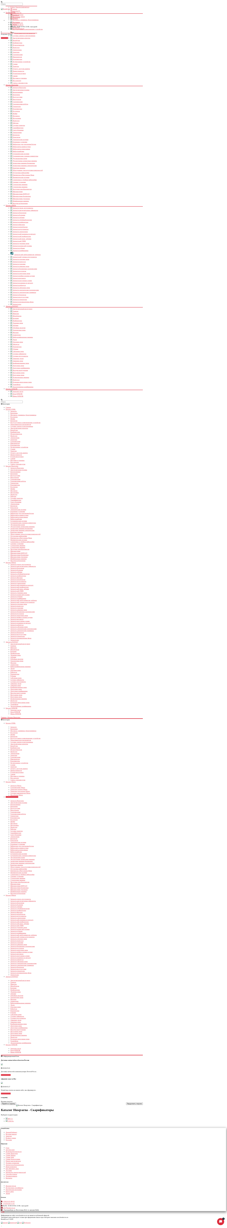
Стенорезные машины (19, 184)
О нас (7, 1148)
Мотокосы (16, 116)
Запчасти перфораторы (20, 222)
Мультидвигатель (18, 45)
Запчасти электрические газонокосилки (25, 290)
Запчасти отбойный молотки (22, 220)
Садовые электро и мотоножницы (21, 426)
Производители (11, 1186)
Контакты (14, 18)
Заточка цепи (10, 1150)
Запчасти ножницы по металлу (22, 283)
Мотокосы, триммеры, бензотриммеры (23, 415)
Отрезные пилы (17, 342)
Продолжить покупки (134, 1104)
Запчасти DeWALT (12, 306)
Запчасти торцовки (18, 264)
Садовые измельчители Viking (20, 793)
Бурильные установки (19, 142)
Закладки (9, 1136)
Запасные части (17, 391)
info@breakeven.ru (18, 28)
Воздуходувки (17, 97)
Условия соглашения (12, 1163)
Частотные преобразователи (22, 189)
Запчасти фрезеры (18, 224)
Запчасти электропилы (20, 232)
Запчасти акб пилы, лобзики (21, 239)
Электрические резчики (20, 139)
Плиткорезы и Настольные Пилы (23, 175)
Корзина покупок (17, 15)
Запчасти (13, 411)
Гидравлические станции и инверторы (25, 156)
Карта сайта (10, 1191)
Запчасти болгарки (18, 215)
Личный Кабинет (11, 1132)
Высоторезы (16, 99)
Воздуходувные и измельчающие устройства (25, 422)
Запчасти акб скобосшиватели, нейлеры (27, 254)
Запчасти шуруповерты (20, 229)
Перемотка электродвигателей (16, 1172)
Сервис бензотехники (13, 1159)
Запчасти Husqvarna (19, 87)
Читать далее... (6, 1075)
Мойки (14, 113)
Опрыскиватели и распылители (20, 424)
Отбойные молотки (18, 328)
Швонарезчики (17, 191)
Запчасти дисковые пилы (20, 243)
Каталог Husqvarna (12, 85)
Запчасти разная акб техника (22, 246)
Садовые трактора (18, 125)
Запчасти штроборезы (20, 227)
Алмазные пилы (17, 361)
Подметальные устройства (21, 62)
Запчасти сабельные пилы (21, 288)
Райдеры (15, 123)
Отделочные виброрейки (20, 173)
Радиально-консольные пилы (22, 382)
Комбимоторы (17, 43)
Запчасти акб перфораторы (21, 236)
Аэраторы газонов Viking (18, 789)
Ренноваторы (17, 347)
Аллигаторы (16, 335)
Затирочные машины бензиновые (23, 163)
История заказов (11, 1134)
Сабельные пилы (18, 351)
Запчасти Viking (15, 785)
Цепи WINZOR (17, 394)
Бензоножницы (17, 92)
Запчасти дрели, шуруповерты (22, 208)
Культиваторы (17, 59)
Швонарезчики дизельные (21, 199)
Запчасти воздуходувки (20, 297)
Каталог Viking (11, 782)
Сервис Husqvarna (12, 1153)
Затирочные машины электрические (24, 165)
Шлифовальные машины (20, 201)
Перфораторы (17, 321)
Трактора (15, 66)
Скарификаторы (17, 128)
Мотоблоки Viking (16, 795)
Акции (8, 1193)
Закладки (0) (16, 11)
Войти (12, 7)
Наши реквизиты (11, 1167)
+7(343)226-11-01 (17, 23)
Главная (14, 9)
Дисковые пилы (17, 323)
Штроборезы (16, 316)
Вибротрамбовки (18, 151)
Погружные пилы (18, 375)
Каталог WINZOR (11, 389)
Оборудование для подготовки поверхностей (27, 170)
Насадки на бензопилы (20, 203)
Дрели (14, 339)
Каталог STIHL (11, 409)
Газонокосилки (17, 54)
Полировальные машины (20, 377)
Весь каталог (16, 80)
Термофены (16, 384)
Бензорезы (16, 135)
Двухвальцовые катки (19, 158)
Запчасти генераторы (19, 299)
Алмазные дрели (18, 358)
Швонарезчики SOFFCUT (21, 194)
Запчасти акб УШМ (19, 241)
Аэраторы (15, 52)
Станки (14, 64)
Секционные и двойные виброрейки (24, 180)
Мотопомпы (16, 118)
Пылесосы (16, 47)
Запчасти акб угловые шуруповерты (24, 257)
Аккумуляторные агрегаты (19, 428)
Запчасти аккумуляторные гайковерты (25, 210)
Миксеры (15, 313)
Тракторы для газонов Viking (20, 791)
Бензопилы (16, 95)
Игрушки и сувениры (19, 78)
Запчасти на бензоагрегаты (15, 1165)
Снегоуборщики (18, 130)
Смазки (14, 76)
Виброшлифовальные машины (22, 337)
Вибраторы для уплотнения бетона (24, 144)
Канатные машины (18, 168)
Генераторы (16, 106)
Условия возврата (11, 1176)
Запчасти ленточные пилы (21, 273)
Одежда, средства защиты (21, 69)
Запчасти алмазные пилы (20, 266)
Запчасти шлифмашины (20, 250)
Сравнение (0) (16, 13)
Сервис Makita (10, 1155)
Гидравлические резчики (20, 154)
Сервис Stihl (10, 1157)
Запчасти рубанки (18, 248)
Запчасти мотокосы (19, 278)
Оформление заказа (18, 16)
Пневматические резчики (20, 177)
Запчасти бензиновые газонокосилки (24, 269)
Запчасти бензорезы (19, 295)
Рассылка (9, 1140)
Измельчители (17, 57)
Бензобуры (16, 40)
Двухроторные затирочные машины (24, 161)
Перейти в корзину (8, 1104)
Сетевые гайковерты (19, 354)
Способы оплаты (11, 1174)
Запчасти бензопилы (19, 213)
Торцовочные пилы (19, 330)
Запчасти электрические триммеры (24, 292)
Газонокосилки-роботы (20, 104)
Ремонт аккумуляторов (13, 1161)
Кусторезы (16, 111)
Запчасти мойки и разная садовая (23, 276)
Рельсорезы (16, 137)
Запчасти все (16, 304)
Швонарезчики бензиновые (21, 196)
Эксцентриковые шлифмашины (22, 387)
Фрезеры (15, 332)
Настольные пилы (18, 373)
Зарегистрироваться (22, 7)
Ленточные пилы (18, 365)
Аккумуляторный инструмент (22, 309)
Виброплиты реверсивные (21, 149)
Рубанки (15, 349)
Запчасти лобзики (18, 217)
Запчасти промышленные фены (23, 302)
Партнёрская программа (14, 1190)
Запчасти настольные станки (22, 280)
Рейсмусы (15, 344)
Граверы (15, 311)
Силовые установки (19, 182)
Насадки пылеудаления (20, 370)
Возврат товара (11, 1138)
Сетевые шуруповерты (20, 356)
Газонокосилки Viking (17, 787)
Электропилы (17, 50)
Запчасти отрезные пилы (20, 259)
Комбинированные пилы (20, 363)
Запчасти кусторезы (19, 271)
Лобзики (15, 325)
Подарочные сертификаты (14, 1188)
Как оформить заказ (12, 1168)
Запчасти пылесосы (19, 262)
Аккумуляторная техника (20, 90)
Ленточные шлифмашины (21, 368)
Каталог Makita (11, 205)
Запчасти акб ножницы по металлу (24, 234)
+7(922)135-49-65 (17, 25)
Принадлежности (18, 71)
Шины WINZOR (17, 396)
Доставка (9, 1170)
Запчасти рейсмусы (19, 285)
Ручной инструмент (19, 73)
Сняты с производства (20, 83)
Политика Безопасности (14, 1151)
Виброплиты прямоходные (21, 147)
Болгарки (15, 318)
